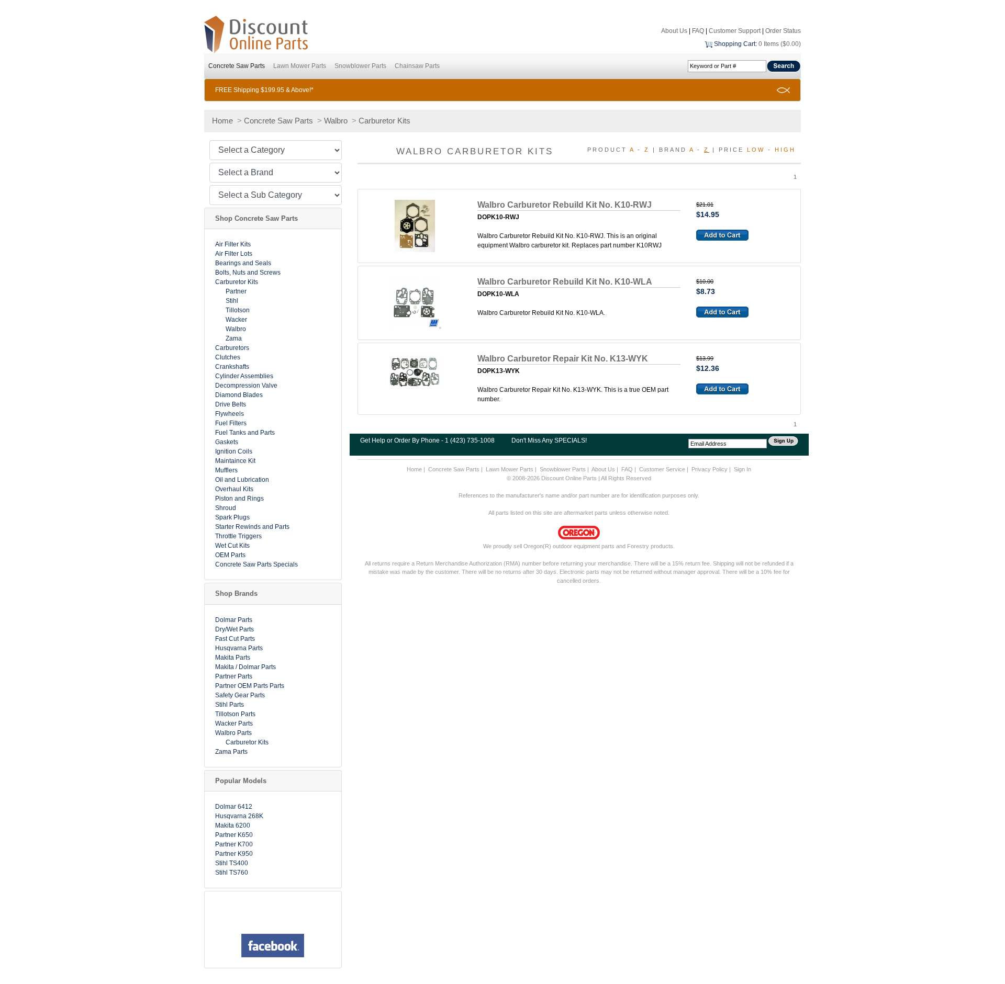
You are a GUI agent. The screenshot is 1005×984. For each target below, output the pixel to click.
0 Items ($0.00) (779, 44)
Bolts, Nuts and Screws (248, 272)
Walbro (336, 120)
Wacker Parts (234, 723)
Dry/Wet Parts (234, 629)
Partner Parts (233, 676)
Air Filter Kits (233, 244)
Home (222, 120)
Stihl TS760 (231, 872)
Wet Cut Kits (232, 545)
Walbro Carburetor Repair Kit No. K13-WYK (562, 358)
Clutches (227, 357)
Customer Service (662, 469)
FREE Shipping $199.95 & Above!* (264, 90)
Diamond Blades (239, 395)
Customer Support (735, 31)
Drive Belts (230, 404)
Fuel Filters (231, 423)
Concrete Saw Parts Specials (256, 564)
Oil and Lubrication (242, 479)
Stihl (232, 300)
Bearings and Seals (243, 263)
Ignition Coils (233, 451)
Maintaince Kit (235, 461)
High (785, 149)
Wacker (236, 319)
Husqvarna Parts (239, 648)
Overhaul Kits (234, 489)
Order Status (783, 31)
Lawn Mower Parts (299, 66)
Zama (234, 338)
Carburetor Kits (384, 120)
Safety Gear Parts (240, 695)
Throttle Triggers (238, 536)
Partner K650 (234, 835)
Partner (236, 291)
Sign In (742, 469)
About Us (674, 31)
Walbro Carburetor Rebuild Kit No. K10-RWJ (564, 204)
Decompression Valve (246, 385)
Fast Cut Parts (235, 638)
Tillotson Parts (235, 714)
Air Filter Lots (233, 253)
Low (756, 149)
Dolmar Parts (233, 620)
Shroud (225, 508)
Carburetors (232, 348)
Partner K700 (234, 844)
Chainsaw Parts (417, 66)
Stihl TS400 (231, 863)
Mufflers (226, 470)
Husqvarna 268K (239, 816)
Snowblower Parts (360, 66)
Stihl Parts (229, 704)
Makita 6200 (232, 825)
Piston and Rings (239, 498)
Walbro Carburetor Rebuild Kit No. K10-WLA (564, 281)
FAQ (698, 31)
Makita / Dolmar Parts (245, 667)
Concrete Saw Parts (236, 66)
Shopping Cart (734, 44)
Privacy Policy (709, 469)
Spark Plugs (232, 517)
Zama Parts (231, 751)
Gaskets (226, 442)
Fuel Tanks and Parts (245, 432)
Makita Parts (232, 657)
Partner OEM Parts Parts (249, 685)
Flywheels (229, 413)
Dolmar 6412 (233, 806)
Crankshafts (232, 366)
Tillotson (238, 310)
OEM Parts (230, 555)
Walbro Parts (233, 733)
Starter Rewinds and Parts (252, 526)
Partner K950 (234, 853)
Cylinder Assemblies (244, 376)
